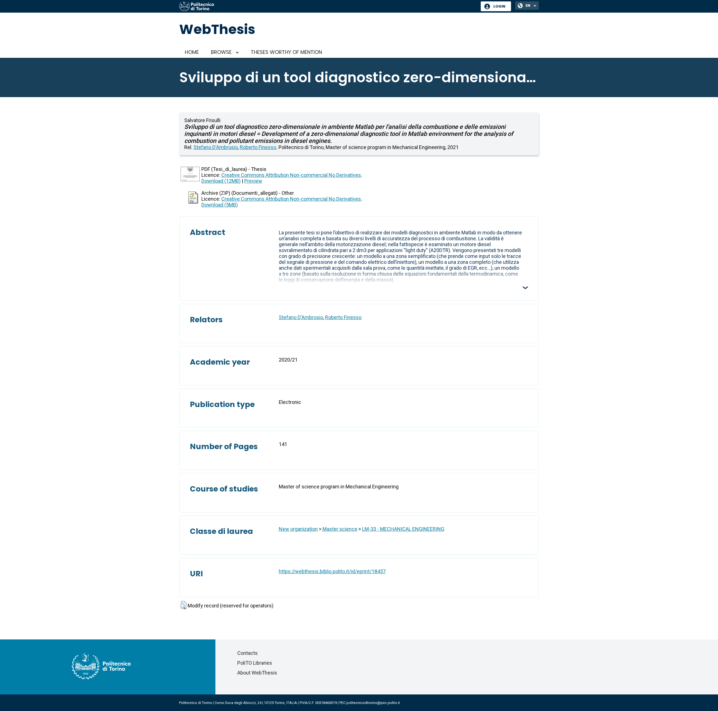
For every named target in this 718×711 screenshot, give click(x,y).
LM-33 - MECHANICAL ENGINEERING (403, 529)
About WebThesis (257, 673)
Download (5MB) (219, 205)
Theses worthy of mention (286, 52)
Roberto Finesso (258, 147)
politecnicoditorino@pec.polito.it (373, 703)
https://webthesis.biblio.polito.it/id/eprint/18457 (332, 571)
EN (528, 5)
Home (192, 52)
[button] (183, 605)
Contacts (247, 653)
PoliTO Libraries (254, 663)
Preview (253, 181)
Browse (221, 52)
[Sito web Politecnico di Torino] (328, 6)
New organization (298, 529)
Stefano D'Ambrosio (216, 147)
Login (499, 6)
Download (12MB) (221, 181)
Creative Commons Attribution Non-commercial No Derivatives (291, 175)
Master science (340, 529)
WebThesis (217, 29)
